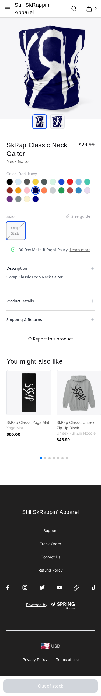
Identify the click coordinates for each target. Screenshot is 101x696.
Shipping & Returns (24, 319)
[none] (77, 216)
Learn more (80, 249)
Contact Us (50, 557)
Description (16, 268)
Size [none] (10, 216)
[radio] (15, 231)
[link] (29, 392)
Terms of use (67, 659)
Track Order (50, 543)
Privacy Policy (35, 659)
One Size (15, 230)
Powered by (36, 604)
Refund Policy (51, 570)
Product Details (20, 300)
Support (50, 530)
